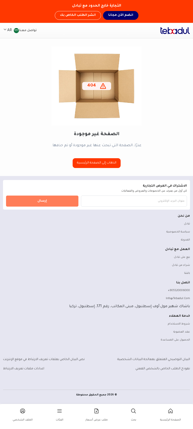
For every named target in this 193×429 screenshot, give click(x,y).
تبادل (187, 223)
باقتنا (187, 273)
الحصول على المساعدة (175, 339)
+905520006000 (179, 290)
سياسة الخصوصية (178, 231)
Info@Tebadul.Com (178, 298)
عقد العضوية (181, 331)
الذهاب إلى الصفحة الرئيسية (96, 163)
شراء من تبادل (181, 265)
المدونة (185, 239)
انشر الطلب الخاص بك (78, 15)
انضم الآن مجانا (120, 15)
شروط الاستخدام (179, 323)
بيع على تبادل (182, 257)
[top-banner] (175, 30)
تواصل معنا (28, 30)
